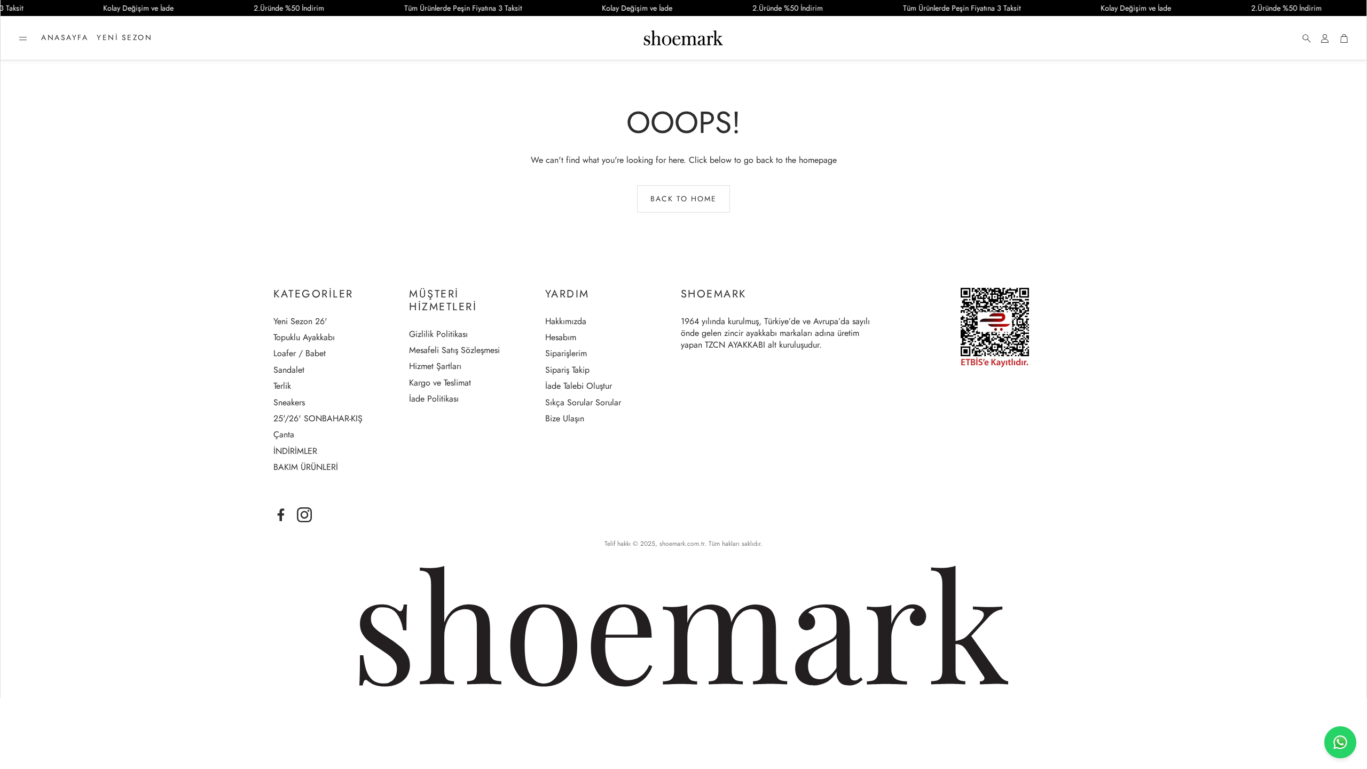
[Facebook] (280, 514)
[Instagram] (304, 514)
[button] (23, 38)
